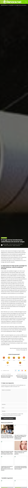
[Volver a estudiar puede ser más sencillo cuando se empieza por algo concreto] (7, 429)
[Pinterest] (22, 370)
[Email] (25, 370)
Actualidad (4, 237)
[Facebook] (15, 370)
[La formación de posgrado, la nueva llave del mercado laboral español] (20, 460)
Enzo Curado (5, 244)
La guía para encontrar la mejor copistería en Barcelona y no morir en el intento (7, 468)
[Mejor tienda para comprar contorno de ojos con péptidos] (20, 445)
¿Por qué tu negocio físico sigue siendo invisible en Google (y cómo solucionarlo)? (20, 437)
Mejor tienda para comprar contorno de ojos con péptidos (20, 452)
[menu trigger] (2, 2)
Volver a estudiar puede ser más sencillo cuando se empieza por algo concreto (7, 436)
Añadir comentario (16, 245)
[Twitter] (19, 370)
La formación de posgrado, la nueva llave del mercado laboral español (20, 467)
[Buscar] (25, 2)
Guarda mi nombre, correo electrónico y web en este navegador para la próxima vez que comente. (12, 414)
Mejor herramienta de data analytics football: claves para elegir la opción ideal (7, 452)
